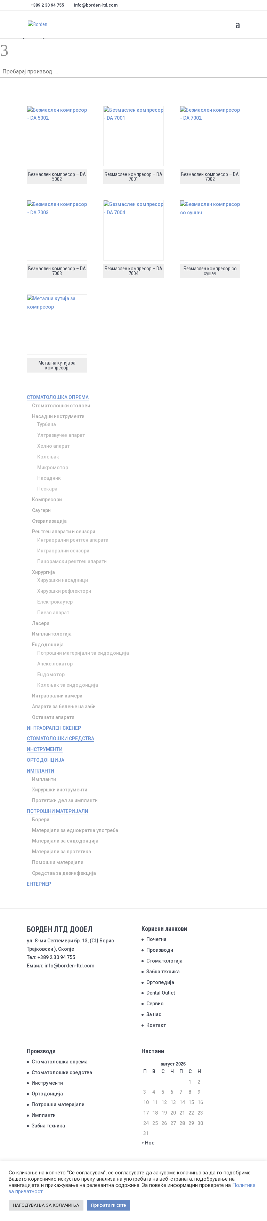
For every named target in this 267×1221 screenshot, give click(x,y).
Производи (159, 950)
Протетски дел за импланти (65, 800)
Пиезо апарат (53, 612)
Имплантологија (52, 634)
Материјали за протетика (61, 851)
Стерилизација (49, 521)
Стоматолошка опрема (60, 1061)
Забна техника (163, 971)
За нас (153, 1014)
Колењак (48, 457)
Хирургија (43, 572)
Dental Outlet (160, 993)
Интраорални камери (57, 696)
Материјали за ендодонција (65, 841)
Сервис (154, 1003)
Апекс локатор (55, 664)
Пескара (47, 489)
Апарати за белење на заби (64, 706)
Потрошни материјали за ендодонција (83, 653)
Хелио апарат (53, 446)
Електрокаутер (55, 602)
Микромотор (52, 467)
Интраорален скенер (54, 728)
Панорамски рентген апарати (72, 561)
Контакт (156, 1025)
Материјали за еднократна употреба (75, 830)
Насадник (49, 478)
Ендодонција (48, 644)
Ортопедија (160, 982)
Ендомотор (51, 674)
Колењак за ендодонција (67, 685)
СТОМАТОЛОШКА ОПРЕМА (58, 397)
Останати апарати (53, 717)
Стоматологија (164, 961)
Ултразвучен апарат (61, 435)
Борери (40, 819)
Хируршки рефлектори (64, 591)
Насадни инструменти (58, 416)
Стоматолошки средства (60, 738)
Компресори (47, 499)
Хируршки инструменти (59, 789)
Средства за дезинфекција (64, 873)
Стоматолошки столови (61, 405)
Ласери (40, 623)
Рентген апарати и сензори (63, 531)
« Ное (147, 1143)
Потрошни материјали (57, 811)
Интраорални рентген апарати (72, 540)
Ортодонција (45, 760)
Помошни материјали (57, 862)
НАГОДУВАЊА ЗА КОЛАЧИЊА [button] (46, 1205)
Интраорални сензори (63, 550)
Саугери (41, 510)
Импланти (40, 771)
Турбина (46, 424)
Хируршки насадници (62, 580)
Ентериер (39, 884)
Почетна (156, 939)
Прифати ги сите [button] (108, 1205)
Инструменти (45, 749)
